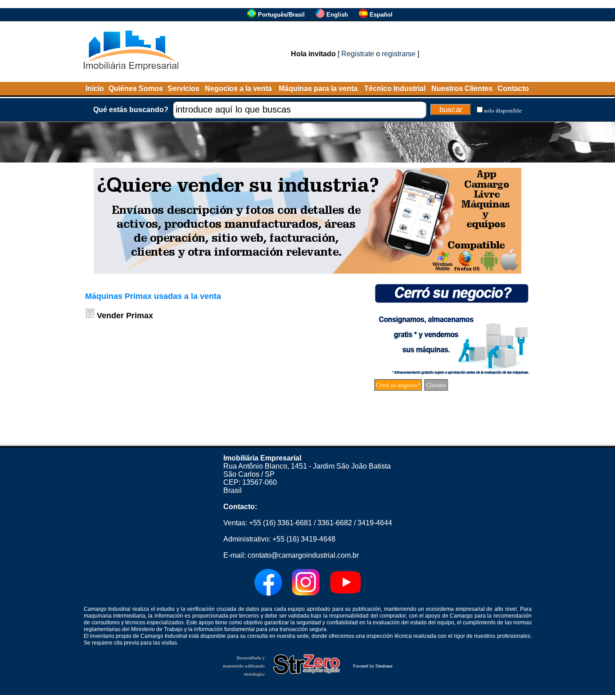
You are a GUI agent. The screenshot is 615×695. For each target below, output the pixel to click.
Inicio (95, 88)
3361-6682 (334, 523)
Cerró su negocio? (398, 385)
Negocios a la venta (238, 88)
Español (381, 14)
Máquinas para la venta (318, 88)
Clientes (436, 385)
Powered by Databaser (373, 665)
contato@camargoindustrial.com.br (303, 555)
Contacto (513, 88)
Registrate (357, 54)
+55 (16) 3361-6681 (280, 523)
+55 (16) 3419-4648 (303, 539)
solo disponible (503, 110)
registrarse (399, 54)
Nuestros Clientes (462, 88)
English (337, 14)
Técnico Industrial (394, 88)
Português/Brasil (281, 14)
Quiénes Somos (136, 88)
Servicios (183, 88)
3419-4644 (374, 523)
